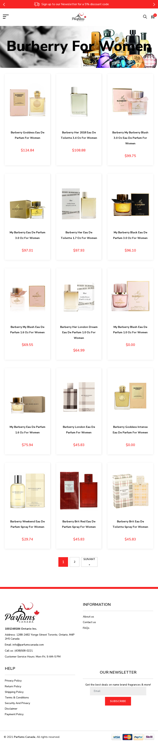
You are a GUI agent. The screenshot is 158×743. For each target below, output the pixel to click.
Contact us (89, 622)
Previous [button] (4, 4)
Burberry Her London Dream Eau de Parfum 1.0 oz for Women (78, 332)
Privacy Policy (13, 680)
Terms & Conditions (17, 697)
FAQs (86, 628)
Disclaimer (11, 709)
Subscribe (118, 701)
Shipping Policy (14, 692)
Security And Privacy (17, 703)
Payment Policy (14, 714)
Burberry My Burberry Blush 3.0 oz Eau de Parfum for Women (130, 138)
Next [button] (154, 4)
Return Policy (13, 686)
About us (88, 616)
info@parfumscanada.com (28, 645)
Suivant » (89, 561)
